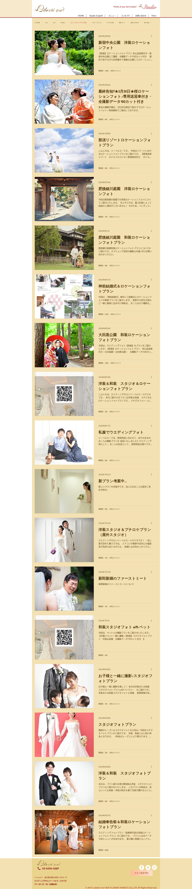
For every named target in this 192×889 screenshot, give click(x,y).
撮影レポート (122, 22)
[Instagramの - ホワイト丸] (154, 867)
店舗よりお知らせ (135, 22)
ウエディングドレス (96, 22)
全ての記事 (37, 22)
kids (54, 22)
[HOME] (51, 8)
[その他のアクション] (152, 36)
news (46, 22)
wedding (62, 22)
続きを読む (146, 22)
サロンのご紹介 (110, 22)
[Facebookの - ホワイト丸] (141, 867)
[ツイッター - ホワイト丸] (148, 867)
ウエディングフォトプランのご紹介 (78, 22)
